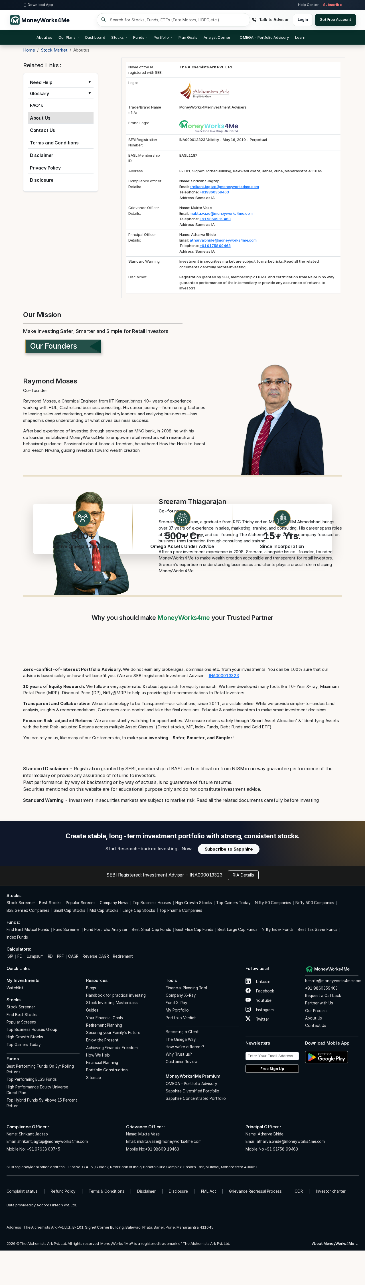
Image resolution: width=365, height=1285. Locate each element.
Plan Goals (188, 37)
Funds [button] (138, 37)
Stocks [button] (117, 37)
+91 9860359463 (321, 988)
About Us (40, 118)
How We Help (98, 1055)
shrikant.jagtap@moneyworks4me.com (224, 186)
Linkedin (263, 981)
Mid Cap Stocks (104, 910)
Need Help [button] (41, 82)
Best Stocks (50, 902)
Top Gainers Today (233, 902)
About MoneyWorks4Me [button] (333, 1243)
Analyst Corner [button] (217, 37)
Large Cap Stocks (139, 910)
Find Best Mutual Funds (28, 929)
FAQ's (36, 105)
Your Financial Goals (104, 1018)
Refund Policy (63, 1191)
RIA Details (243, 875)
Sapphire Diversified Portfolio (192, 1091)
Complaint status (22, 1191)
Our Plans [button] (67, 37)
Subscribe (332, 5)
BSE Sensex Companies (28, 910)
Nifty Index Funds (277, 929)
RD (50, 956)
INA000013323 (224, 675)
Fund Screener (66, 929)
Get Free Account (335, 19)
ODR (299, 1191)
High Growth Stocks (193, 902)
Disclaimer (42, 155)
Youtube (263, 1000)
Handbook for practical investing (116, 995)
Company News (114, 902)
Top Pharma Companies (180, 910)
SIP (10, 956)
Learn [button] (300, 37)
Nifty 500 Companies (314, 902)
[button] (264, 37)
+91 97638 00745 (43, 1149)
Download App (40, 5)
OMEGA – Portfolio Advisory (191, 1083)
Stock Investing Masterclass (112, 1002)
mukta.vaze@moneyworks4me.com (221, 213)
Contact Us (42, 130)
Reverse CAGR (96, 956)
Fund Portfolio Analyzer (105, 929)
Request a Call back (323, 995)
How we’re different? (185, 1047)
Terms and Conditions (54, 143)
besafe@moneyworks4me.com (333, 980)
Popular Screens (81, 902)
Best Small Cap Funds (151, 929)
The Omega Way (181, 1039)
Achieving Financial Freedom (112, 1047)
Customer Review (182, 1061)
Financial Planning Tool (186, 988)
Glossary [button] (39, 93)
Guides (92, 1010)
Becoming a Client (182, 1031)
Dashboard (95, 37)
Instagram (264, 1010)
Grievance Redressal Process (255, 1191)
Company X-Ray (181, 995)
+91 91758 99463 (215, 245)
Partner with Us (319, 1003)
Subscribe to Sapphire (229, 849)
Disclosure (42, 180)
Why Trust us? (179, 1054)
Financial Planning (102, 1062)
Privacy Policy (45, 168)
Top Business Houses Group (32, 1029)
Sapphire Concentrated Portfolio (196, 1098)
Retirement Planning (104, 1025)
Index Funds (17, 937)
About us (44, 37)
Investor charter (331, 1191)
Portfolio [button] (161, 37)
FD (20, 956)
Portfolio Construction (107, 1070)
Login (303, 19)
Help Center (308, 5)
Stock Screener (21, 902)
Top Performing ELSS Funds (32, 1079)
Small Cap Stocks (70, 910)
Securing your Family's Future (113, 1032)
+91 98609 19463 (215, 218)
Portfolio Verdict (181, 1018)
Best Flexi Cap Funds (194, 929)
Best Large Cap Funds (237, 929)
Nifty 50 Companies (273, 902)
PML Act (208, 1191)
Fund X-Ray (176, 1002)
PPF (60, 956)
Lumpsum (35, 956)
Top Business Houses (152, 902)
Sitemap (93, 1077)
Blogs (91, 988)
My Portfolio (177, 1010)
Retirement (123, 956)
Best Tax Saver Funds (317, 929)
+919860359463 (214, 192)
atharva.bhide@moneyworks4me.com (223, 240)
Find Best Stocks (22, 1014)
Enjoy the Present (102, 1040)
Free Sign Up (272, 1068)
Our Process (316, 1010)
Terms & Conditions (106, 1191)
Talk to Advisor (274, 19)
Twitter (262, 1019)
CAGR (73, 956)
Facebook (264, 991)
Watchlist (15, 988)
